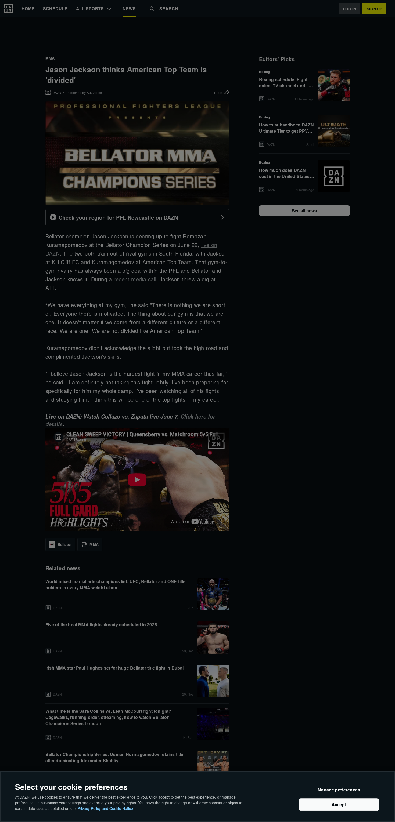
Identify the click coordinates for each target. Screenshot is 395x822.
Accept (339, 805)
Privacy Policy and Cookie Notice (105, 808)
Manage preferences (339, 790)
